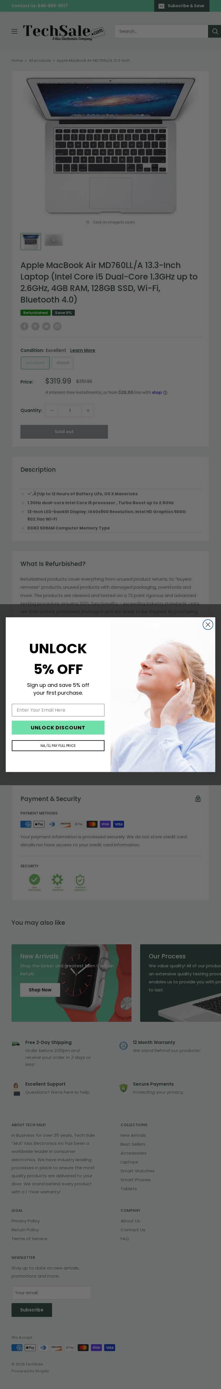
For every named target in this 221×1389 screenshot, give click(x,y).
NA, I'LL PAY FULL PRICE (58, 745)
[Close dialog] (208, 624)
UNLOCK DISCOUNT (58, 727)
